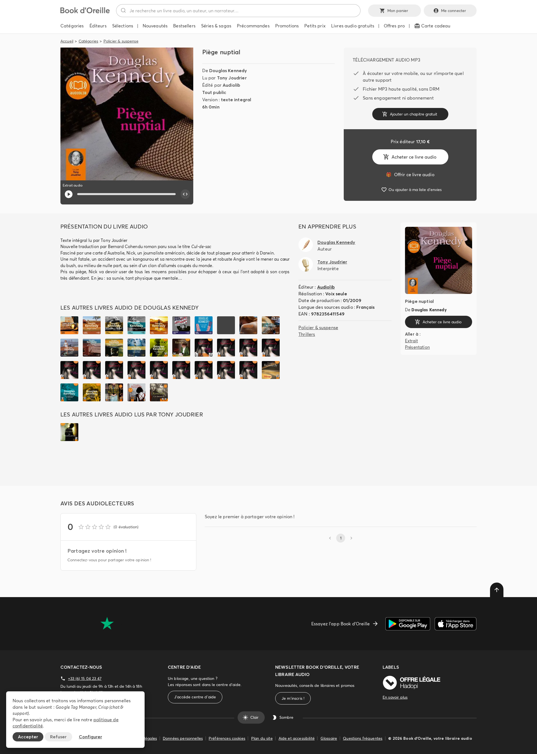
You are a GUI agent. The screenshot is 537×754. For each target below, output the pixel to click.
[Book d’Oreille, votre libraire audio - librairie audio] (85, 12)
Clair (254, 717)
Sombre (286, 717)
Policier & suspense (120, 41)
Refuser (58, 736)
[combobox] (238, 10)
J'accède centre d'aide (195, 696)
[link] (410, 174)
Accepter (28, 736)
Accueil (66, 41)
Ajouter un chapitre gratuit (413, 114)
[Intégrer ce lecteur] (185, 194)
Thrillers (306, 334)
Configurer (90, 736)
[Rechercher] (122, 10)
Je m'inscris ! (293, 698)
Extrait (411, 340)
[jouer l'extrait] (69, 194)
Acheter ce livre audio (414, 157)
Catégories (88, 41)
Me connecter (453, 10)
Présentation (417, 347)
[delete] (496, 590)
